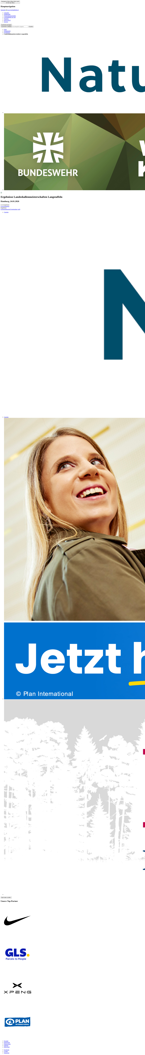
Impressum (7, 1042)
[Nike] (17, 937)
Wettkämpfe (7, 14)
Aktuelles (6, 13)
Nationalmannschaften (10, 16)
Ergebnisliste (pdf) (15, 209)
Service (6, 22)
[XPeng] (17, 1004)
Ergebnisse (7, 32)
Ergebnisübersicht (5, 209)
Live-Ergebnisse (5, 206)
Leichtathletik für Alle (10, 17)
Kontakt (6, 1041)
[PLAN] (17, 1038)
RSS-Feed (6, 1047)
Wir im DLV (7, 20)
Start (5, 29)
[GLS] (17, 970)
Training (6, 19)
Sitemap (6, 1045)
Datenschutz (7, 1044)
